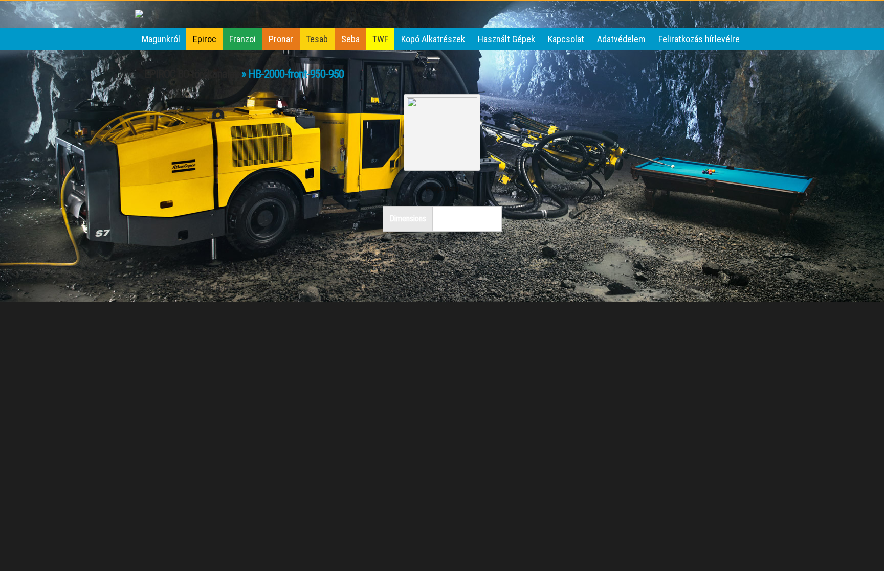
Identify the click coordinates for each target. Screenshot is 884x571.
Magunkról (161, 39)
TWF (380, 39)
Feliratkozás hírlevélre (699, 39)
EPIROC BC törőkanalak (191, 74)
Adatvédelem (621, 39)
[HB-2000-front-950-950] (442, 104)
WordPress (726, 287)
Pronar (281, 39)
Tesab (317, 39)
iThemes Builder (688, 277)
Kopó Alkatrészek (433, 39)
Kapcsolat (566, 39)
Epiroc (204, 39)
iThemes (729, 277)
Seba (350, 39)
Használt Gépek (506, 39)
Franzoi (242, 39)
